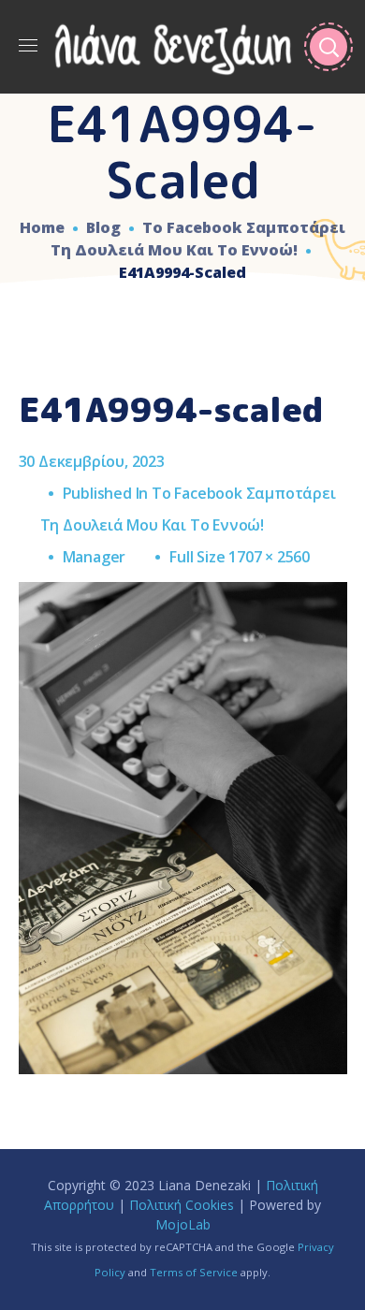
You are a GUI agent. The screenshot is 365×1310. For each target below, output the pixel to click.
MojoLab (183, 1224)
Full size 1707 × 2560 (239, 556)
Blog (103, 227)
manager (94, 556)
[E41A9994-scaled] (183, 596)
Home (42, 227)
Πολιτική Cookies (181, 1205)
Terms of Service (194, 1272)
